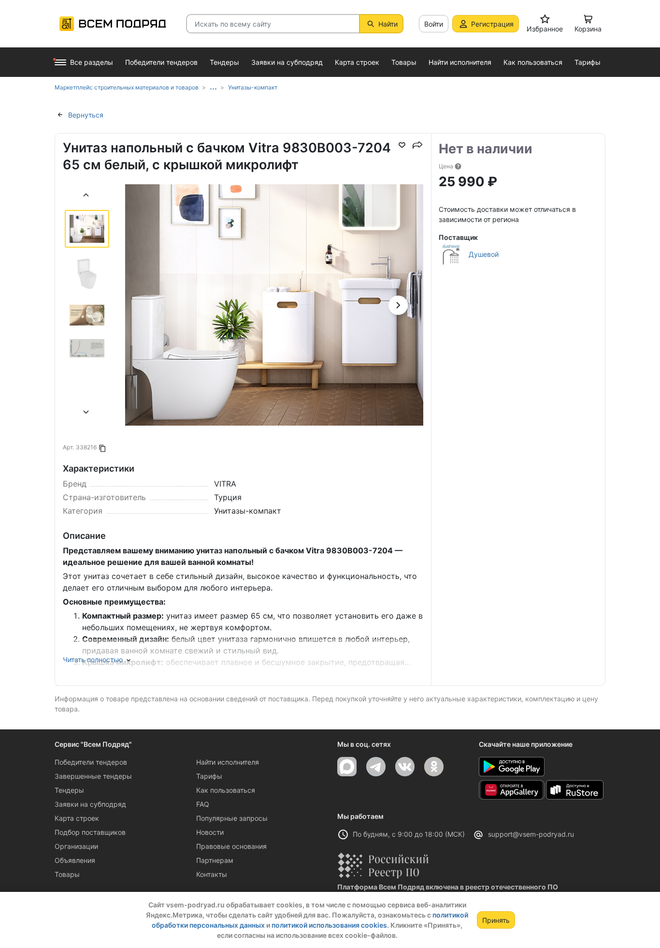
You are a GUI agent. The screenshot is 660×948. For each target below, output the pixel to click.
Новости (210, 832)
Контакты (211, 874)
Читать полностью (93, 659)
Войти (433, 24)
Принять (496, 920)
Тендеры (69, 790)
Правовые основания (231, 846)
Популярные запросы (232, 818)
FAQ (202, 804)
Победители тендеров (91, 762)
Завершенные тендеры (93, 776)
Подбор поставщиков (90, 832)
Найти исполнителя (227, 762)
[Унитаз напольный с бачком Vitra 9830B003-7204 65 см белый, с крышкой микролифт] (274, 333)
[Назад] (87, 196)
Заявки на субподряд (90, 804)
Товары (67, 874)
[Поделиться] (417, 145)
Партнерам (214, 860)
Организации (76, 846)
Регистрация (492, 24)
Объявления (75, 860)
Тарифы (209, 776)
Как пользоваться (225, 790)
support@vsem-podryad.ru (531, 834)
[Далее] (87, 413)
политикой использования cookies (329, 925)
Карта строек (77, 818)
